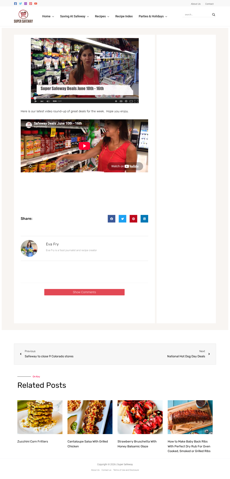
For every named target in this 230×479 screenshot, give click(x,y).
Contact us (106, 470)
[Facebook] (15, 3)
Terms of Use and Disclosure (126, 470)
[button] (52, 16)
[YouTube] (35, 3)
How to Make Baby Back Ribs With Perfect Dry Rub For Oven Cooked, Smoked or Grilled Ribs (189, 446)
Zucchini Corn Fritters (32, 441)
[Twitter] (20, 3)
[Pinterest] (30, 3)
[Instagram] (25, 3)
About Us (95, 470)
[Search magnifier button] (213, 14)
